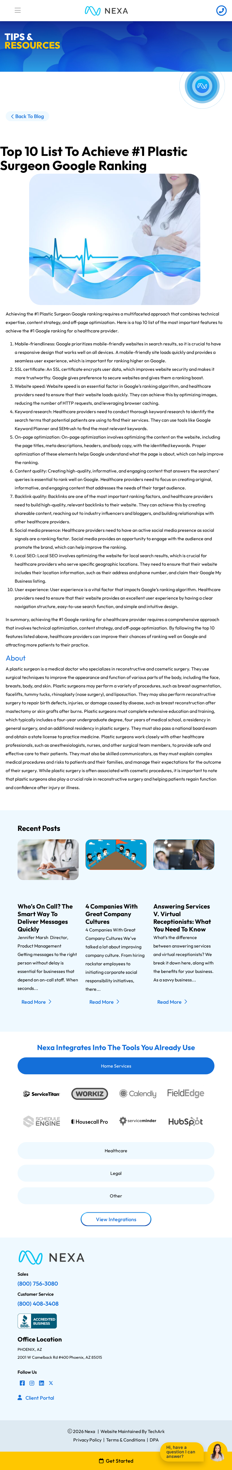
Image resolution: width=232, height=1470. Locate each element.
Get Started (119, 1461)
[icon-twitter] (51, 1383)
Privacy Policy (87, 1440)
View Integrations (116, 1219)
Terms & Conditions (125, 1440)
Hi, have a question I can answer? (180, 1452)
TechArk (156, 1431)
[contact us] (221, 10)
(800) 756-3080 (38, 1283)
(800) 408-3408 (38, 1303)
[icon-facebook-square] (22, 1383)
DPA (154, 1440)
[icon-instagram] (32, 1383)
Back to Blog (29, 116)
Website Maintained (120, 1431)
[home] (106, 10)
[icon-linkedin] (41, 1383)
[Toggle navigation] (17, 10)
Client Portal (39, 1398)
